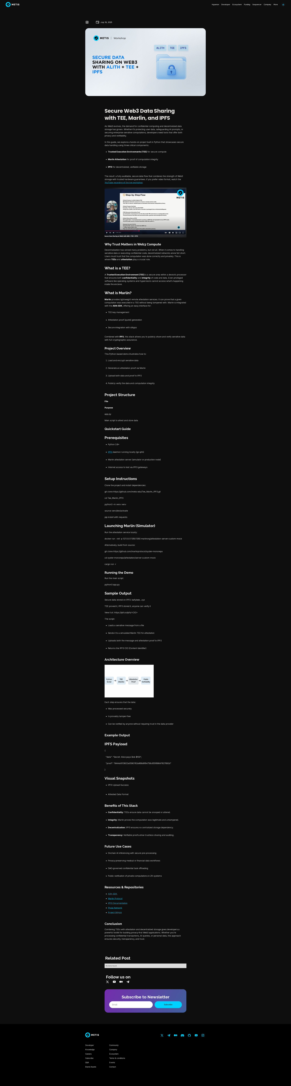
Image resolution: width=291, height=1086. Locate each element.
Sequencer (256, 5)
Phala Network (115, 908)
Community (114, 1045)
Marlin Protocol (115, 898)
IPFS (110, 452)
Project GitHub (115, 912)
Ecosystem (237, 5)
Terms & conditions (117, 1058)
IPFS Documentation (117, 903)
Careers (88, 1054)
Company (267, 5)
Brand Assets (90, 1067)
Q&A (87, 1062)
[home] (12, 4)
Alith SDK (113, 894)
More (275, 5)
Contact (112, 1067)
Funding (247, 5)
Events (112, 1062)
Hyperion (215, 5)
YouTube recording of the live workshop (124, 182)
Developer (225, 5)
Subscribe (89, 1058)
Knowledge (90, 1049)
